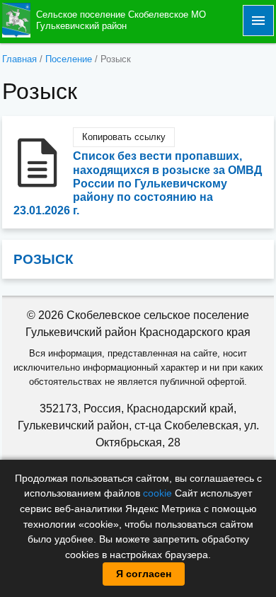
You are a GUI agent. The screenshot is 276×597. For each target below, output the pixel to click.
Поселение (68, 59)
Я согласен (143, 573)
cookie (157, 493)
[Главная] (16, 19)
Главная (19, 59)
